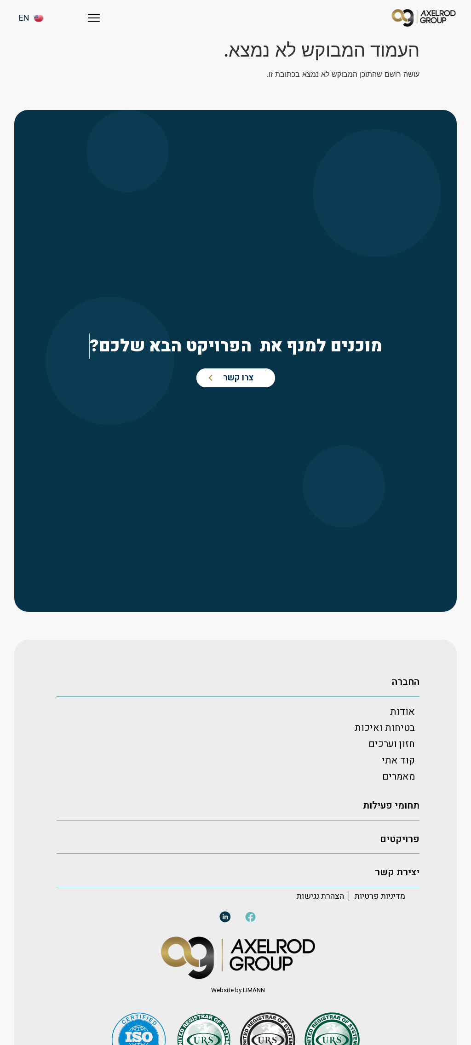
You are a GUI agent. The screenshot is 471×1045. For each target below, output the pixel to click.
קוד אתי (398, 760)
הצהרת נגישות (320, 896)
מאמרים (398, 776)
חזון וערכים (391, 744)
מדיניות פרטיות (380, 896)
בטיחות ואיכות (385, 728)
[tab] (238, 682)
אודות (402, 712)
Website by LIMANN (238, 990)
